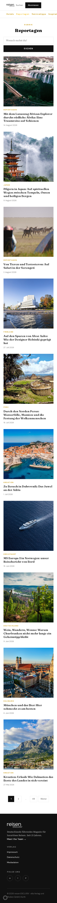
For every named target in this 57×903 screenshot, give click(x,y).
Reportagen (22, 14)
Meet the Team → (16, 839)
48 (33, 798)
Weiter (43, 798)
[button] (5, 897)
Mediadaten (13, 862)
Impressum (12, 852)
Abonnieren (33, 5)
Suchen (19, 5)
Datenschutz (13, 857)
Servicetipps (39, 14)
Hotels (10, 14)
